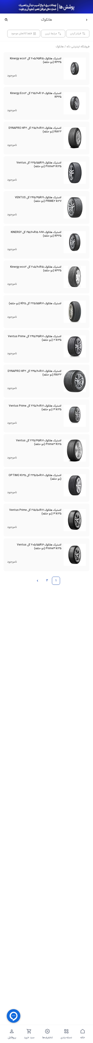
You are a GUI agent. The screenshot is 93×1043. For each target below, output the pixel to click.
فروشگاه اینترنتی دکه (78, 46)
